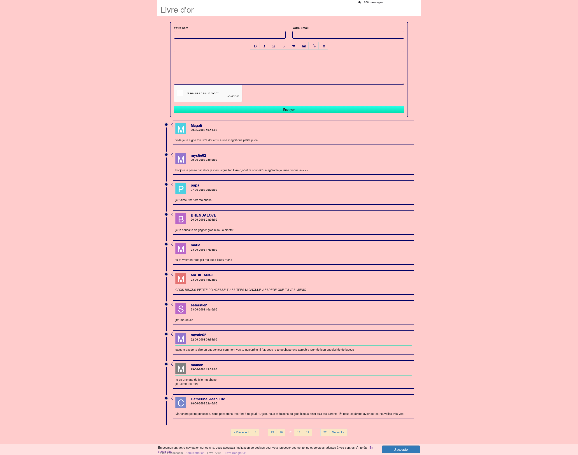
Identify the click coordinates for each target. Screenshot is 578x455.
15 (272, 432)
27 (324, 432)
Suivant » (338, 432)
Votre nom (181, 28)
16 (281, 432)
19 (307, 432)
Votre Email (300, 28)
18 (298, 432)
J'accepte (401, 449)
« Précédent (241, 432)
